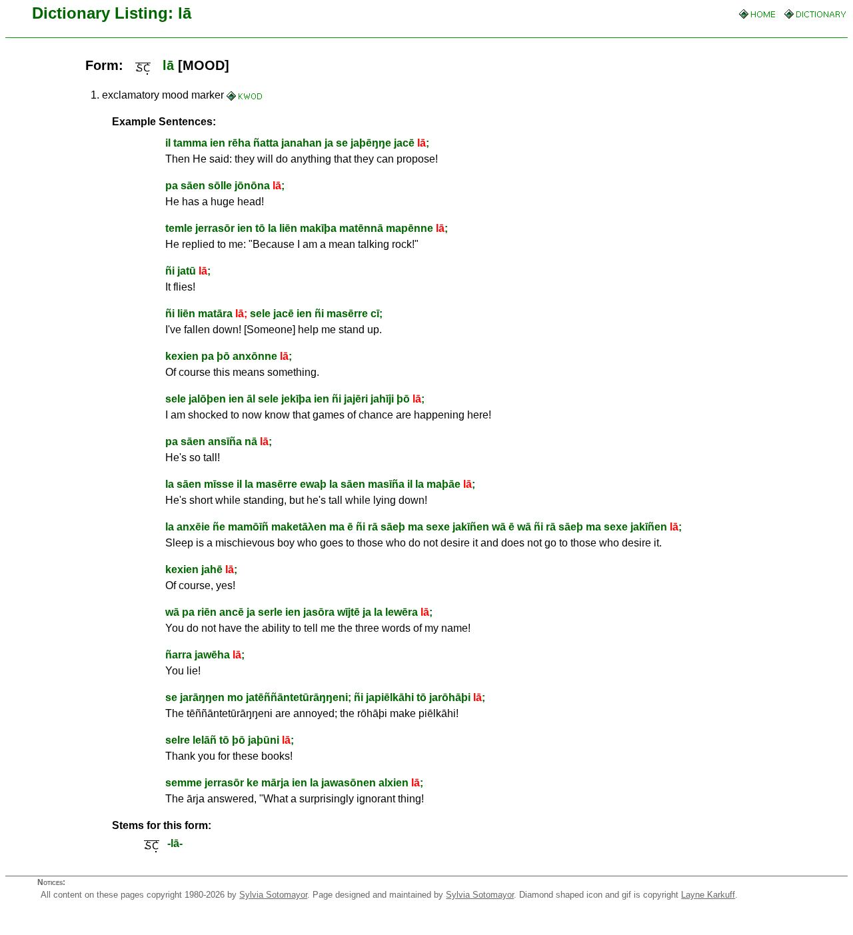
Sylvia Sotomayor (273, 895)
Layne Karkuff (708, 895)
